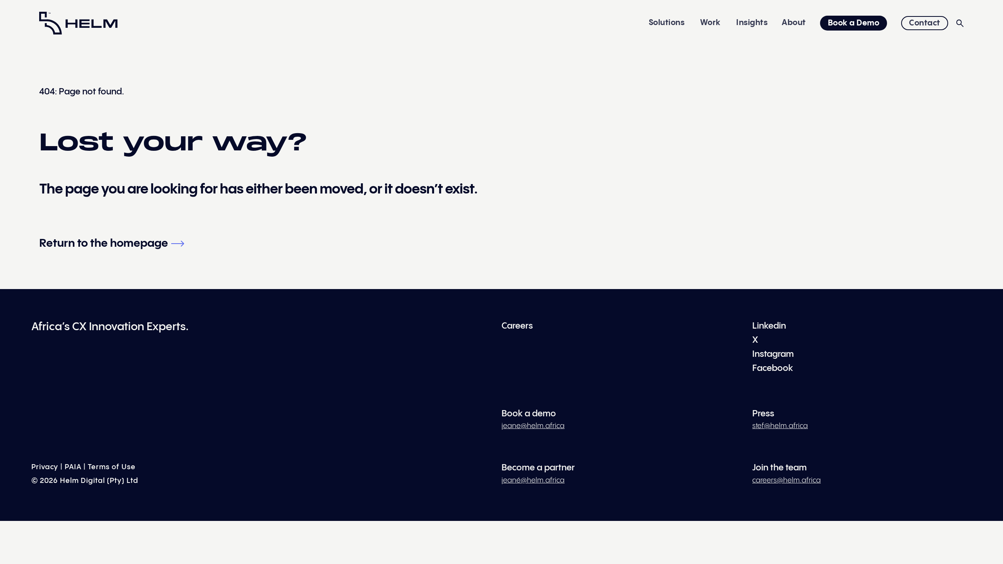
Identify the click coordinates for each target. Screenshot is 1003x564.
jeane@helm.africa (533, 426)
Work (710, 23)
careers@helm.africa (786, 480)
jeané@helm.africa (533, 480)
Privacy (44, 467)
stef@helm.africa (780, 426)
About (794, 23)
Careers (517, 326)
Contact (924, 23)
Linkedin (769, 326)
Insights (752, 23)
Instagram (773, 354)
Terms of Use (112, 467)
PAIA (73, 467)
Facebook (772, 368)
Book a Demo (854, 23)
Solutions (667, 23)
